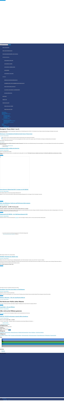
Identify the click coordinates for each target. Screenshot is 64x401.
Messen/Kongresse (14, 332)
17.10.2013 (1, 318)
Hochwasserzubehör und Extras (6, 113)
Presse (30, 332)
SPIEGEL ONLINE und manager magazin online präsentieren (14, 316)
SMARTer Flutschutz (10, 145)
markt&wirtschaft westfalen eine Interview (9, 148)
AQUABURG (6, 70)
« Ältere (2, 324)
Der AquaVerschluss (7, 50)
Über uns (5, 99)
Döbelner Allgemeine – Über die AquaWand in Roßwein (12, 297)
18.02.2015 (1, 258)
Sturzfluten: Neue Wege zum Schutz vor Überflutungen (12, 289)
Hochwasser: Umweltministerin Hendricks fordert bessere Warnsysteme (16, 133)
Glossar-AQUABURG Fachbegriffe (12, 89)
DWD (9, 335)
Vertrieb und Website (40, 332)
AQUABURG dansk (8, 63)
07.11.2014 (1, 299)
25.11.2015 (1, 191)
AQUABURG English (8, 60)
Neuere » (7, 324)
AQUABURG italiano (8, 73)
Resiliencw (33, 332)
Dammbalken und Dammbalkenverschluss (14, 83)
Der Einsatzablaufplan (9, 86)
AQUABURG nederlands (7, 116)
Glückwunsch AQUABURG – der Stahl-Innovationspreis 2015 (14, 214)
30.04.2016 (1, 150)
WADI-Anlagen (6, 102)
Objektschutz (47, 335)
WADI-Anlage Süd (8, 109)
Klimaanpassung (8, 93)
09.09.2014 (1, 308)
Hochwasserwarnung (33, 335)
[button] (2, 339)
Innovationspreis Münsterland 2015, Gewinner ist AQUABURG (14, 189)
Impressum (3, 350)
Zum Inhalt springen (3, 0)
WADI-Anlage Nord (8, 106)
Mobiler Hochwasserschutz (11, 80)
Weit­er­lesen (1, 155)
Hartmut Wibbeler (6, 135)
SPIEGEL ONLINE (5, 322)
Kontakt (5, 96)
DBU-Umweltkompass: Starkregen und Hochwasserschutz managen (15, 203)
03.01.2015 (1, 291)
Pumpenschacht (53, 335)
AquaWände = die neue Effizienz (7, 307)
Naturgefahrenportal (41, 335)
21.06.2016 (1, 135)
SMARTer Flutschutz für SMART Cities (9, 256)
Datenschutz (3, 351)
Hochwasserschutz (25, 335)
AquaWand (6, 146)
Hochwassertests (8, 332)
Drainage (6, 335)
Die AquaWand (6, 47)
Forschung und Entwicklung (16, 335)
